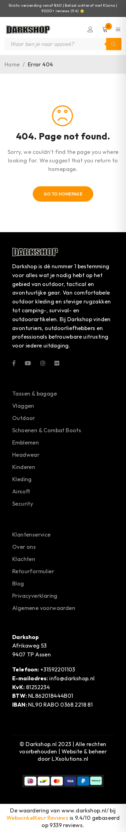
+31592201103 (57, 669)
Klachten (23, 559)
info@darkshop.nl (71, 678)
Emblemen (25, 442)
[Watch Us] (28, 362)
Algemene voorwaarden (43, 607)
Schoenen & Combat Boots (46, 430)
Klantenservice (31, 534)
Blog (18, 583)
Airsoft (21, 491)
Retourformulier (33, 571)
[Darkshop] (27, 29)
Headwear (25, 454)
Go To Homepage (63, 193)
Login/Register (90, 29)
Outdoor (23, 418)
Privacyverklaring (34, 595)
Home (12, 64)
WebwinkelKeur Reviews (37, 817)
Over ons (24, 546)
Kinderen (23, 466)
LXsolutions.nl (70, 758)
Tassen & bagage (34, 393)
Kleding (22, 479)
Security (22, 503)
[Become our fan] (14, 362)
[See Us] (42, 362)
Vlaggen (23, 405)
